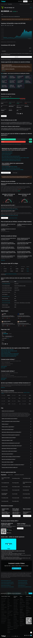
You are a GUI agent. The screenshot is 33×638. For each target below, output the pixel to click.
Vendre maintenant (4, 378)
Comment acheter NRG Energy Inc (23, 580)
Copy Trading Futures (9, 613)
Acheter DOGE (16, 603)
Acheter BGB (15, 606)
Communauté (3, 601)
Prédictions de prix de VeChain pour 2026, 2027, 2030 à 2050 (9, 215)
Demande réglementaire (28, 603)
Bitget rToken (15, 628)
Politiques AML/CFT (28, 608)
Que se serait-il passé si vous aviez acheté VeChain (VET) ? (11, 156)
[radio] (3, 333)
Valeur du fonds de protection (6, 300)
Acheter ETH (15, 602)
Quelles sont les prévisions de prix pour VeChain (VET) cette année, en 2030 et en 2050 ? (15, 157)
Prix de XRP (15, 619)
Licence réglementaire (28, 606)
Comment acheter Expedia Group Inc (6, 580)
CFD (8, 601)
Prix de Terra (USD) (5, 486)
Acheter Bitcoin (16, 600)
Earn (8, 609)
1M (5, 25)
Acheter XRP (15, 605)
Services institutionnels (22, 612)
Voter (30, 139)
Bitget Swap (9, 625)
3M (7, 25)
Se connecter (20, 1)
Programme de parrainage (22, 621)
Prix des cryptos (15, 172)
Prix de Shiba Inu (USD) (16, 486)
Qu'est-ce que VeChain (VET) (6, 154)
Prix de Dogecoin (16, 626)
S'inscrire (25, 1)
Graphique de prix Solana (16, 614)
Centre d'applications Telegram (10, 627)
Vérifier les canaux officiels (22, 603)
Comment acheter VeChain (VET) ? (7, 151)
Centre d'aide (21, 600)
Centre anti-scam (22, 604)
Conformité (27, 604)
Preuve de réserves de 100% (6, 302)
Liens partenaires (3, 615)
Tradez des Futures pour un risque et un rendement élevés (10, 353)
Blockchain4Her (3, 621)
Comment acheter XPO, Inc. (22, 585)
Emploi (2, 602)
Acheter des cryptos (16, 599)
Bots (8, 616)
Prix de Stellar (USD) (15, 501)
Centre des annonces (2, 609)
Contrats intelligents (4, 338)
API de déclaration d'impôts (22, 625)
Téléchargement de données (22, 617)
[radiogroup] (5, 333)
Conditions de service (28, 613)
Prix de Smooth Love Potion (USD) (27, 483)
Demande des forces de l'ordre (29, 600)
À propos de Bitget (3, 598)
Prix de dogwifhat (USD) (5, 482)
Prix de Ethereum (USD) (16, 478)
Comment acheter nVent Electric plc (6, 585)
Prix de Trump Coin (16, 625)
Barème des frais (22, 623)
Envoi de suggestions (21, 599)
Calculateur (15, 616)
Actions (8, 604)
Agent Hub (8, 619)
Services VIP (21, 607)
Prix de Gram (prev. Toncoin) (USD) (4, 494)
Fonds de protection (4, 612)
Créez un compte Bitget (5, 166)
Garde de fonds (22, 615)
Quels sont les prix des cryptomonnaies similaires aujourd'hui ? (11, 160)
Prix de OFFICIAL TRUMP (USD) (6, 478)
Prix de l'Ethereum (16, 612)
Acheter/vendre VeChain (6, 172)
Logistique (3, 336)
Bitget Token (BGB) (3, 607)
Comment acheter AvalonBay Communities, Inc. (7, 583)
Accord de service (28, 598)
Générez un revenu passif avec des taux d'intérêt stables (9, 354)
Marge (8, 608)
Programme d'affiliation (21, 609)
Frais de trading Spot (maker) (6, 283)
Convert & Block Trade (9, 606)
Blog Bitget (2, 605)
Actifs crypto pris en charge (5, 296)
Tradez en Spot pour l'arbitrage (5, 352)
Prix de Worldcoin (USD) (26, 478)
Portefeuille (9, 622)
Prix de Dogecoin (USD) (26, 486)
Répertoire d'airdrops (8, 632)
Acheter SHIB (15, 608)
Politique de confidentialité (28, 610)
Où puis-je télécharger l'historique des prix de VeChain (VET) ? (11, 159)
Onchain (8, 602)
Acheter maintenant (4, 366)
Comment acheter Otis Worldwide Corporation (7, 582)
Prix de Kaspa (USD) (15, 482)
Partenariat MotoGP (4, 618)
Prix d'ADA (15, 622)
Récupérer (30, 593)
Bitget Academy (3, 604)
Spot (8, 598)
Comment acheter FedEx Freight (22, 582)
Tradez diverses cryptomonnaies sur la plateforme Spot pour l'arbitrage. (12, 169)
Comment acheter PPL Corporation (23, 583)
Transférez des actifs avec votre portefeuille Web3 (8, 356)
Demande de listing (22, 606)
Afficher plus (3, 387)
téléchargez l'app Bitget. (13, 166)
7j (3, 25)
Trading (28, 268)
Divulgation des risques (28, 615)
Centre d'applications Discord (10, 630)
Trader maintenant (20, 528)
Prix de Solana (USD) (5, 501)
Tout (12, 25)
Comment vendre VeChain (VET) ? (7, 153)
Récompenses (22, 619)
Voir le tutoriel (3, 367)
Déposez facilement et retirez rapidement (7, 349)
